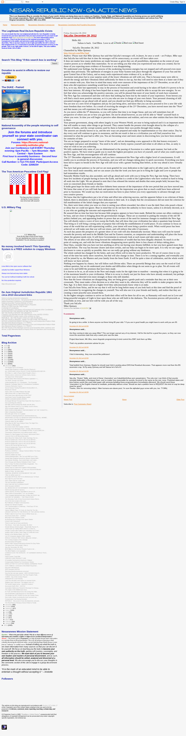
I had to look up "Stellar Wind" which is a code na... (20, 528)
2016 (6, 355)
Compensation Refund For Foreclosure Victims (19, 562)
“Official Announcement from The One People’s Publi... (21, 575)
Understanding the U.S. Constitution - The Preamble (21, 382)
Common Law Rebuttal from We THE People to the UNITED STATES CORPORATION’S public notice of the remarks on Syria (25, 315)
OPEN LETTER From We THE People (14, 306)
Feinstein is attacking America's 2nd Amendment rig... (21, 415)
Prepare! (7, 554)
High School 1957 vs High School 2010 (17, 393)
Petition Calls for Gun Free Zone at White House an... (21, 514)
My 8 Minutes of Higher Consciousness (17, 502)
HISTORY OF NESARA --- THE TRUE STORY (19, 497)
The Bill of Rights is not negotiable (15, 551)
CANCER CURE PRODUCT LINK (15, 558)
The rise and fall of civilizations (14, 482)
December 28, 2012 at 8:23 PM (78, 358)
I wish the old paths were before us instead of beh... (21, 580)
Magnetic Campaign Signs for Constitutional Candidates (22, 384)
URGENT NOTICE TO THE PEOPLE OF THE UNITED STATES (25, 512)
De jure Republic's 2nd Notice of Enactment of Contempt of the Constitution (27, 309)
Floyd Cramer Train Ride (12, 556)
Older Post (180, 400)
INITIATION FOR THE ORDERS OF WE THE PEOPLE (20, 311)
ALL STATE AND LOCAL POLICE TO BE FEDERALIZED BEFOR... (25, 371)
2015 (6, 358)
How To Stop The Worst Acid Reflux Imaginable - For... (21, 464)
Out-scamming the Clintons (13, 403)
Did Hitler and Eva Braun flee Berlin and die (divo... (20, 404)
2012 (6, 364)
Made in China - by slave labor (14, 471)
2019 (6, 350)
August (7, 610)
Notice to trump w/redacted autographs (15, 298)
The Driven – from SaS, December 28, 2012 (18, 525)
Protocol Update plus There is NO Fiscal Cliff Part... (21, 439)
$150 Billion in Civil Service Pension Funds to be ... (20, 549)
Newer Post (68, 400)
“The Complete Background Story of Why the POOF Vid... (22, 495)
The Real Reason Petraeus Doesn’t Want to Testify (20, 603)
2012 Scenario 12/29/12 (12, 486)
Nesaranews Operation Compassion (41, 25)
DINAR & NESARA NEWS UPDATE (16, 399)
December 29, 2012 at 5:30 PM (78, 392)
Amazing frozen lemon (12, 453)
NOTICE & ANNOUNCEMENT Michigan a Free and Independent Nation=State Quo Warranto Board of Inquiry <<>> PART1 (28, 322)
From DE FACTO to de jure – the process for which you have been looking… (28, 300)
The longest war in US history (14, 367)
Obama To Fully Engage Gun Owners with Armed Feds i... (23, 434)
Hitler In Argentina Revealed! (13, 412)
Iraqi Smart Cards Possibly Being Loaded (17, 397)
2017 (6, 353)
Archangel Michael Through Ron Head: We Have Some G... (23, 401)
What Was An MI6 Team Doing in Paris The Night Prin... (22, 423)
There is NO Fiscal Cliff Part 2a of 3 (16, 445)
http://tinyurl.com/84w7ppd (76, 53)
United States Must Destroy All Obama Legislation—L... (22, 378)
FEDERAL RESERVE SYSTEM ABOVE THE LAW (20, 473)
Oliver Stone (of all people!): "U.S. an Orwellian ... (20, 493)
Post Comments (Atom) (82, 404)
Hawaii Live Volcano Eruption (14, 504)
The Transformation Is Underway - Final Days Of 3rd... (22, 506)
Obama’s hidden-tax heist (13, 454)
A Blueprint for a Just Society (14, 578)
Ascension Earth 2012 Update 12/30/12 (17, 427)
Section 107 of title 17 (50, 705)
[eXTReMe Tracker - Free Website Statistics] (4, 729)
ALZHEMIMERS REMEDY (13, 449)
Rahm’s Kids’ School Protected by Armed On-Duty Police (22, 543)
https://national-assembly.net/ (23, 37)
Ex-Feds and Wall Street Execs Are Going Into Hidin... (21, 591)
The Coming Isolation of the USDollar (16, 540)
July (6, 612)
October (8, 606)
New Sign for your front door (13, 478)
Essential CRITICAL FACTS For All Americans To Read (22, 477)
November (8, 604)
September (9, 608)
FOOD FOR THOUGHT (12, 521)
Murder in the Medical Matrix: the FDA (16, 534)
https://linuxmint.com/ (9, 284)
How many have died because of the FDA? (18, 395)
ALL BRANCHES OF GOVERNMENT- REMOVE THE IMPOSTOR (25, 488)
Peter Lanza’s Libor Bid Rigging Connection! (18, 419)
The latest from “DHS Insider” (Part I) (16, 545)
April (6, 617)
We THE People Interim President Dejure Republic (19, 305)
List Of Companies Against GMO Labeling (17, 536)
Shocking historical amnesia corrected (16, 571)
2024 (6, 345)
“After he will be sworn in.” (13, 475)
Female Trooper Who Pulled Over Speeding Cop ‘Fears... (22, 530)
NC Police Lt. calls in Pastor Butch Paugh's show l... (21, 373)
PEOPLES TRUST (10, 390)
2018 (6, 351)
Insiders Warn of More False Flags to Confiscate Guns (22, 532)
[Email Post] (89, 308)
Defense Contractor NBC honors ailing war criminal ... (21, 538)
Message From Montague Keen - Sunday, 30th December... (23, 428)
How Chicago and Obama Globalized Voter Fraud (20, 462)
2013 (6, 362)
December (8, 365)
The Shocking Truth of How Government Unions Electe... (22, 499)
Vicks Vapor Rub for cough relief (15, 480)
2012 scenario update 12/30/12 (14, 408)
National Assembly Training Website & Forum (17, 303)
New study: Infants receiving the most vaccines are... (21, 597)
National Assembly (18, 25)
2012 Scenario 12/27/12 (12, 569)
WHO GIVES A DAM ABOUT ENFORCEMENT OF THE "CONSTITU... (26, 410)
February (8, 621)
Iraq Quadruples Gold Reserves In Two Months (19, 593)
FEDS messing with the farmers (15, 490)
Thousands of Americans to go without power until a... (21, 432)
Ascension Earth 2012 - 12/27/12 (15, 586)
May (6, 616)
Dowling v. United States (30, 714)
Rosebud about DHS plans (13, 541)
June (7, 614)
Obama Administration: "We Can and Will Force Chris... (22, 456)
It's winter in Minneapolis (12, 425)
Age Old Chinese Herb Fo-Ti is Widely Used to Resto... (22, 406)
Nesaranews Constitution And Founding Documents (77, 25)
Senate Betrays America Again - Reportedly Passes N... (22, 527)
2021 (6, 348)
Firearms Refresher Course (13, 386)
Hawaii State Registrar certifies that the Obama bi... (20, 369)
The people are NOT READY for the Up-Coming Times (22, 595)
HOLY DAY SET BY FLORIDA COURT (17, 484)
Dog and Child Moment (12, 567)
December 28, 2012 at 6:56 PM (78, 347)
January (8, 623)
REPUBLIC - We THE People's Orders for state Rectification (22, 318)
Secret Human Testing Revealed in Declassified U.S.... (21, 388)
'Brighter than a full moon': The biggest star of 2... (20, 582)
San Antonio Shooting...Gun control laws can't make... (21, 460)
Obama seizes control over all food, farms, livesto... (21, 375)
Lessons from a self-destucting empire (17, 436)
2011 (6, 625)
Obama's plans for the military (14, 421)
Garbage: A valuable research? (14, 465)
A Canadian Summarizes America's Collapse (18, 560)
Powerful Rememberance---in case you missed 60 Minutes (23, 469)
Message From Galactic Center (14, 517)
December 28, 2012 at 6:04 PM (78, 326)
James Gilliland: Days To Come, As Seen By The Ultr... (21, 510)
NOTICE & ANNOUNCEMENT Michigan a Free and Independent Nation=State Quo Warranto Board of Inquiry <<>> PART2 (28, 325)
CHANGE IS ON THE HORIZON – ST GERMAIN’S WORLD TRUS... (26, 553)
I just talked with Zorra (12, 508)
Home (5, 25)
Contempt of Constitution (10, 308)
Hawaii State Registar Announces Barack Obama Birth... (22, 458)
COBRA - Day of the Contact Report (16, 577)
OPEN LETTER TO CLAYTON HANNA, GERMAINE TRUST (23, 564)
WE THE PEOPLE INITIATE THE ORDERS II (17, 313)
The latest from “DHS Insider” (14, 377)
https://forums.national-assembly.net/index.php (32, 143)
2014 (6, 360)
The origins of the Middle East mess (16, 590)
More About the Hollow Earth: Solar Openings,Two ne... (22, 438)
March (7, 619)
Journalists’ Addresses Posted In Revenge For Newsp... (22, 588)
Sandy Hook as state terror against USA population (20, 467)
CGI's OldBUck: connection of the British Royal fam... (21, 565)
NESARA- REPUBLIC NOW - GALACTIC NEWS (73, 10)
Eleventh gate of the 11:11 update (15, 414)
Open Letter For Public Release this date (17, 391)
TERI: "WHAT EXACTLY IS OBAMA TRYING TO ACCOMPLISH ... (25, 430)
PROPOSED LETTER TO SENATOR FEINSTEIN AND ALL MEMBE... (26, 417)
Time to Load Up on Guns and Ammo (16, 523)
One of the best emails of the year (15, 501)
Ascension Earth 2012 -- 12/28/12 (15, 516)
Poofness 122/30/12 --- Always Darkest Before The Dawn (22, 451)
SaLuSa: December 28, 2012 (80, 35)
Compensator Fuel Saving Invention (16, 599)
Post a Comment (69, 396)
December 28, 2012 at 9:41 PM (78, 371)
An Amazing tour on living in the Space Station (19, 519)
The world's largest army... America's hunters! (19, 584)
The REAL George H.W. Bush (14, 380)
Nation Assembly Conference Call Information (17, 301)
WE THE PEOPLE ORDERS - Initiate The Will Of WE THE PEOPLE (24, 319)
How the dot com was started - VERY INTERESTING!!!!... (22, 573)
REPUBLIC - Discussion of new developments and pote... (22, 601)
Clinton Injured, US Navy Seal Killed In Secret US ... (20, 491)
